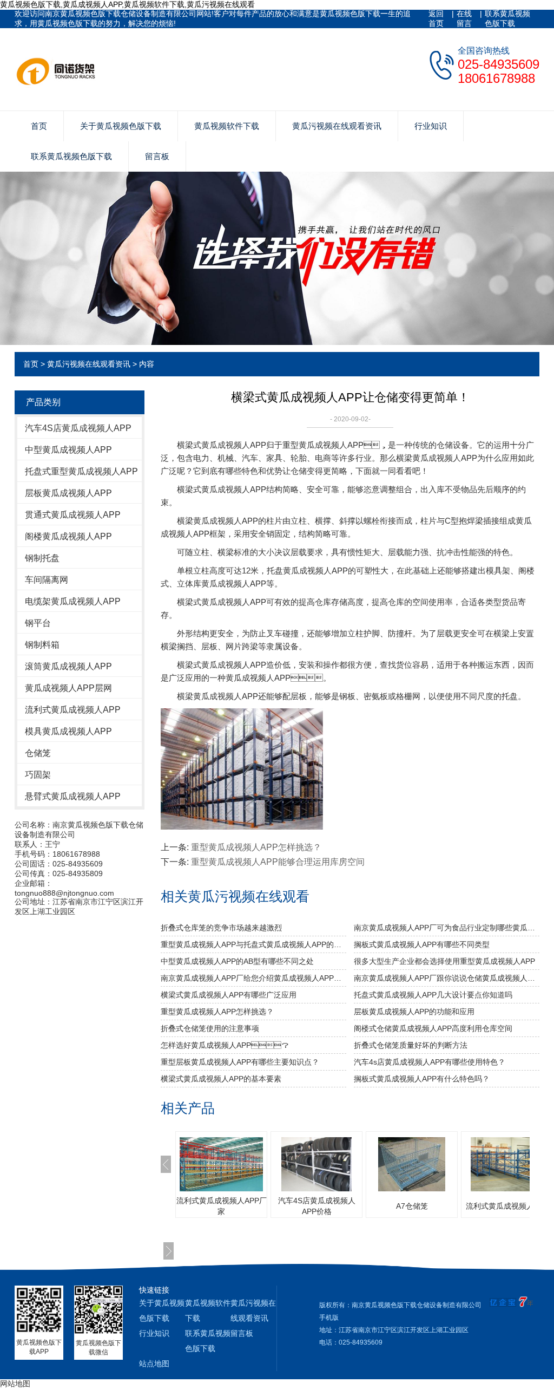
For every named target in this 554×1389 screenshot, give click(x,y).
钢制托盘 (42, 558)
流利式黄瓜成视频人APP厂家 (221, 1206)
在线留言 (464, 18)
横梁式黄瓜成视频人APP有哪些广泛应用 (228, 994)
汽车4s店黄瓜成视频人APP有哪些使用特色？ (429, 1062)
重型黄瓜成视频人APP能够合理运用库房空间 (278, 861)
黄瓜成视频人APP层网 (68, 688)
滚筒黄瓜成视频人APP (68, 666)
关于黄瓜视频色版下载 (120, 126)
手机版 (329, 1317)
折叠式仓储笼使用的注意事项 (210, 1028)
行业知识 (430, 126)
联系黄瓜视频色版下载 (507, 18)
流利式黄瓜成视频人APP (73, 709)
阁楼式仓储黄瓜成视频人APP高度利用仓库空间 (433, 1028)
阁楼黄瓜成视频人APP (68, 536)
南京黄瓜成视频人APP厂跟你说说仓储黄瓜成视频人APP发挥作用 (446, 978)
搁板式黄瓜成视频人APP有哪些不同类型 (422, 944)
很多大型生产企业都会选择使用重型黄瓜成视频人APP (444, 961)
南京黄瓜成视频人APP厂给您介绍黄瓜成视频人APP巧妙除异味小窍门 (253, 978)
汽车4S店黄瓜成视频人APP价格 (316, 1206)
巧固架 (38, 774)
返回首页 (436, 18)
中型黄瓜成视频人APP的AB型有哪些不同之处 (237, 961)
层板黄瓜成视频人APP (68, 493)
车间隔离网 (46, 579)
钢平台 (38, 623)
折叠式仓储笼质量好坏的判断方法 (410, 1045)
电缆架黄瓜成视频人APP (73, 601)
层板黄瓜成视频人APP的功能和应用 (414, 1011)
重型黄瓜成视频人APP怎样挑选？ (217, 1011)
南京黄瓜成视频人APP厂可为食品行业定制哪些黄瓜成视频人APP (446, 927)
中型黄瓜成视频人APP (68, 449)
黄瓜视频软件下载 (226, 126)
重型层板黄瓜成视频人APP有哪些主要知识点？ (240, 1062)
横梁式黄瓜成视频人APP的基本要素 (221, 1078)
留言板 (157, 156)
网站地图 (15, 1383)
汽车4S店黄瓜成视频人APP (78, 428)
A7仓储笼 (412, 1206)
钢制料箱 (42, 644)
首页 (39, 126)
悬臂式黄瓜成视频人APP (73, 796)
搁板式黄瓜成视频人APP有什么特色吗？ (422, 1078)
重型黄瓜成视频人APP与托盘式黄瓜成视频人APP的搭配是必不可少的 (253, 944)
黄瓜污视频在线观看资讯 (336, 126)
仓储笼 (38, 753)
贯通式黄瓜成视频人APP (73, 514)
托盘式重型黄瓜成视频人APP (81, 471)
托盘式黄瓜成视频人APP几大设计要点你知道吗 (433, 994)
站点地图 (154, 1363)
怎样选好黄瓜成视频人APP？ (225, 1045)
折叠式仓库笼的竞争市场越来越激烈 (221, 927)
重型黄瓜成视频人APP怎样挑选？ (256, 847)
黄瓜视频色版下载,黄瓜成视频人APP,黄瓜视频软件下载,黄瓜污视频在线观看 (127, 4)
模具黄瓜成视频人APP (68, 731)
